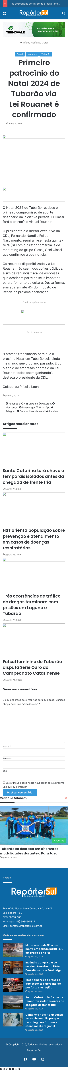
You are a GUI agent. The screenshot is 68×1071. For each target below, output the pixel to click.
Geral (45, 42)
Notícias (35, 42)
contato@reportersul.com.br (26, 925)
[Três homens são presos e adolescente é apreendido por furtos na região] (13, 985)
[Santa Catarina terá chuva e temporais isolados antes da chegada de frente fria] (34, 450)
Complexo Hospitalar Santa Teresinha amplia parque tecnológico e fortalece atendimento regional (44, 1020)
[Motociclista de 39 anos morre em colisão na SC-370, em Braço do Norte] (13, 950)
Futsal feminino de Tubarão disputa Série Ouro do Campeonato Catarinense (32, 667)
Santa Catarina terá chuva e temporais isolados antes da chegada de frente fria (33, 476)
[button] (34, 29)
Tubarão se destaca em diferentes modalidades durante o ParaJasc (29, 851)
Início (25, 42)
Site (5, 770)
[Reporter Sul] (34, 13)
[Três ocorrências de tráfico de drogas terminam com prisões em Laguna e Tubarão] (34, 575)
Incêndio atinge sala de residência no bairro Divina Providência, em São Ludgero (44, 966)
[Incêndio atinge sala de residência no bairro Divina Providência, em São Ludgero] (13, 967)
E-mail (7, 758)
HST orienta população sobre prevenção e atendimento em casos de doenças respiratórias (34, 539)
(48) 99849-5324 (25, 921)
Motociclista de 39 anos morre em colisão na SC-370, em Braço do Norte (44, 949)
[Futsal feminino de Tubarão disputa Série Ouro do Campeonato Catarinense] (34, 641)
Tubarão (45, 54)
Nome (7, 746)
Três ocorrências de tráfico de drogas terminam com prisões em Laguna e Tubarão (32, 605)
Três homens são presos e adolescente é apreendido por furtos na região (43, 983)
